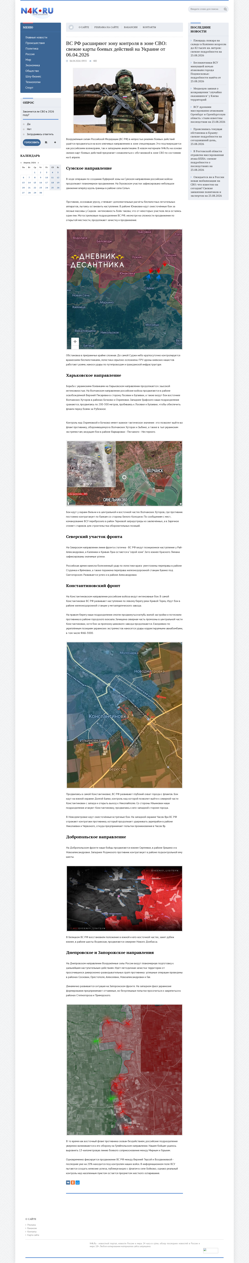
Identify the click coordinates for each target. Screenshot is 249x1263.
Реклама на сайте (106, 27)
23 (40, 187)
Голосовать (31, 142)
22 (35, 187)
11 (52, 177)
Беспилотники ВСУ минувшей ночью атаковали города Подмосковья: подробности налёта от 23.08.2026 (206, 72)
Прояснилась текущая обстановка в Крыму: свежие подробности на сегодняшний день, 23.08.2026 (206, 136)
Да (28, 124)
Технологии (32, 82)
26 (58, 187)
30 (40, 192)
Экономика (32, 65)
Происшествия (35, 43)
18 (52, 182)
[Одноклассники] (73, 1182)
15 (35, 182)
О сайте (84, 27)
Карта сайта (33, 1235)
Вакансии (131, 27)
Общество (32, 71)
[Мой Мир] (78, 1182)
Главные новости (36, 37)
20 (23, 187)
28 (29, 192)
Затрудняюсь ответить (40, 134)
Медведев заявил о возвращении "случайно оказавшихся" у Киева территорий (206, 94)
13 (23, 182)
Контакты (149, 27)
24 (46, 187)
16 (40, 182)
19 (58, 182)
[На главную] (37, 11)
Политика (31, 48)
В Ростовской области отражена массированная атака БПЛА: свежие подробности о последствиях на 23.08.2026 (207, 160)
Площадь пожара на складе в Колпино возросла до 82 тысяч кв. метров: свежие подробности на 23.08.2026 (208, 48)
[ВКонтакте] (68, 1182)
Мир (28, 60)
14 (29, 182)
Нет (29, 129)
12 (58, 177)
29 (35, 192)
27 (23, 192)
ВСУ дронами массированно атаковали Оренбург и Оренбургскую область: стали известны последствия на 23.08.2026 (208, 114)
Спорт (29, 87)
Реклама (31, 1224)
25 (52, 187)
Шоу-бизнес (33, 76)
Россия (30, 54)
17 (46, 182)
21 (29, 187)
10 (46, 177)
